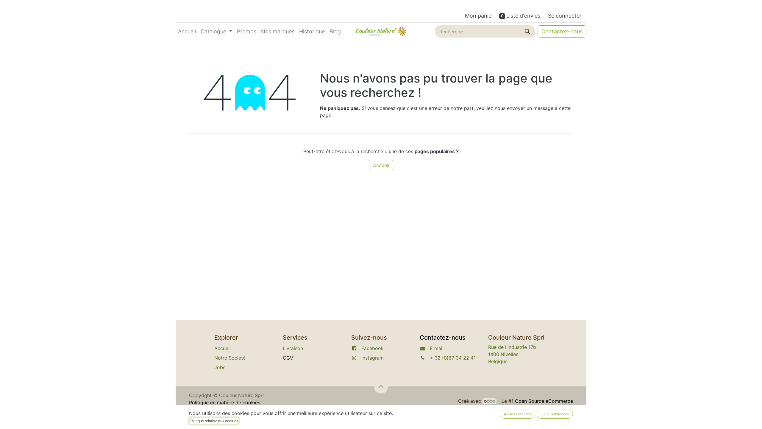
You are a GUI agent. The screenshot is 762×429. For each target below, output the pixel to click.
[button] (381, 386)
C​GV (288, 358)
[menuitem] (187, 31)
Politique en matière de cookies (224, 402)
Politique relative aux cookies (213, 421)
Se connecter (565, 16)
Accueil (381, 165)
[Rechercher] (528, 31)
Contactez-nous (562, 31)
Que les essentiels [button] (517, 414)
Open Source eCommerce (544, 401)
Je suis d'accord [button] (555, 414)
